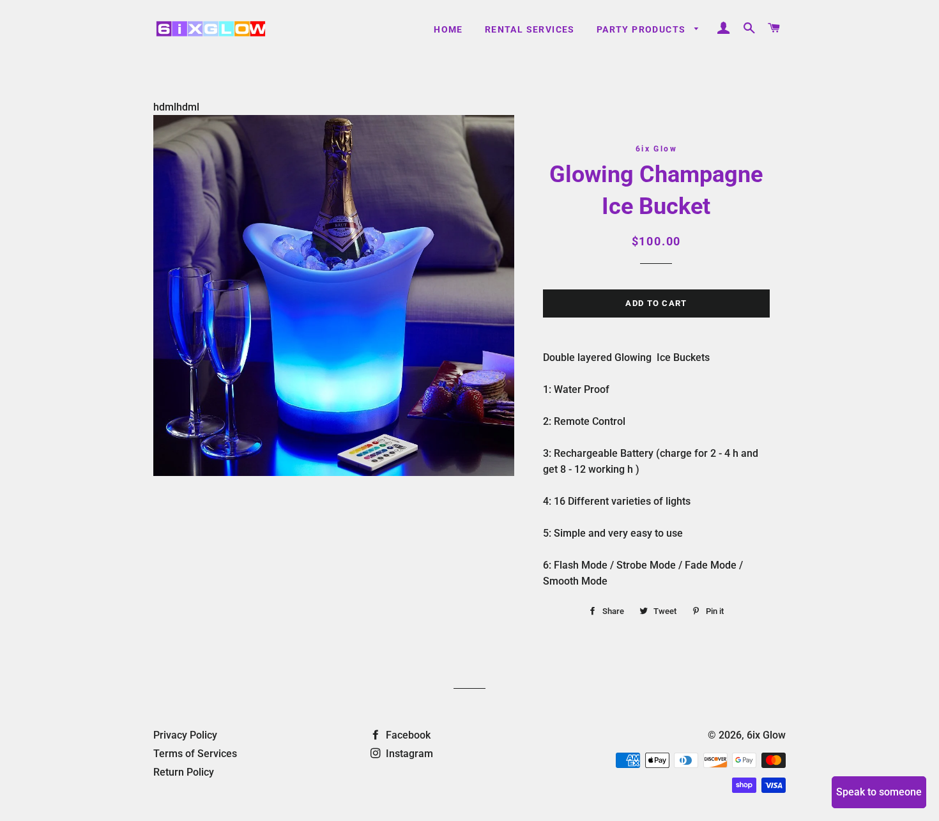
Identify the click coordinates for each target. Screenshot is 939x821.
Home (448, 29)
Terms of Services (195, 754)
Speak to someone (879, 792)
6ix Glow (766, 735)
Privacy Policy (185, 735)
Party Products (643, 29)
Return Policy (183, 772)
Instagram (408, 754)
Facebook (407, 735)
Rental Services (530, 29)
